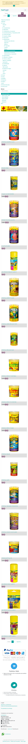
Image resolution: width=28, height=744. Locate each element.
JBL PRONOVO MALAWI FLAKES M (9, 272)
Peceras (4, 24)
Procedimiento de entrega (6, 708)
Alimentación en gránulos (9, 52)
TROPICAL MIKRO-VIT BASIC (8, 428)
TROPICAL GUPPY (5, 480)
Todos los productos (5, 19)
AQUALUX (4, 101)
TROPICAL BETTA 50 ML (7, 558)
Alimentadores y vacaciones (10, 53)
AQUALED (4, 100)
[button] (22, 16)
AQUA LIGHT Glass (6, 95)
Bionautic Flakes (5, 167)
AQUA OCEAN (5, 98)
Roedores (4, 79)
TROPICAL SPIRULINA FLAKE (8, 350)
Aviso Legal (23, 741)
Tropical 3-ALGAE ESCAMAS (8, 193)
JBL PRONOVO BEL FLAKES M (8, 584)
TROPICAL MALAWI (6, 454)
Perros (3, 75)
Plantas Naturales (6, 84)
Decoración (6, 37)
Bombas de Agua (7, 68)
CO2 (4, 26)
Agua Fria (6, 42)
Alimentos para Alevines (9, 40)
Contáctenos (3, 715)
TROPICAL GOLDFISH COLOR (8, 141)
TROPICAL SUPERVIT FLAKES (8, 298)
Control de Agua (7, 34)
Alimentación (6, 39)
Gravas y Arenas (7, 58)
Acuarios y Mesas (7, 36)
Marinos (6, 44)
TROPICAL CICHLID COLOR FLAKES (9, 532)
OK (14, 5)
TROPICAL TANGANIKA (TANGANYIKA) (10, 506)
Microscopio (5, 66)
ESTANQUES (6, 63)
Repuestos (6, 29)
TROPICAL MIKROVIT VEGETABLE (9, 376)
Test (4, 71)
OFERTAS (3, 21)
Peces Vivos (4, 86)
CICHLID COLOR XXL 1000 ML (8, 219)
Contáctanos (8, 734)
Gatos (3, 76)
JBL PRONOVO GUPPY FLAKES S (9, 636)
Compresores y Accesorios (9, 31)
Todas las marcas (5, 93)
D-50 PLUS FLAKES (6, 246)
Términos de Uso (6, 741)
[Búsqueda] (22, 13)
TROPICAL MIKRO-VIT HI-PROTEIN (9, 402)
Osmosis (4, 70)
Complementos (7, 27)
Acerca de (10, 728)
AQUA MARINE (5, 97)
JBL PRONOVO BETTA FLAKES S (8, 610)
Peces (3, 23)
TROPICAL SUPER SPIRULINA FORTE (9, 324)
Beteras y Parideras (7, 60)
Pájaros (3, 81)
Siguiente (15, 15)
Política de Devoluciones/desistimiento (9, 706)
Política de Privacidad (15, 741)
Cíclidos (6, 47)
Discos (5, 49)
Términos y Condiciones (6, 704)
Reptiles (3, 78)
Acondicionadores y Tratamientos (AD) (12, 32)
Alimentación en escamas (9, 50)
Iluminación (5, 62)
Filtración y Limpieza (8, 57)
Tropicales (7, 45)
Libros (4, 73)
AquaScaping (6, 55)
